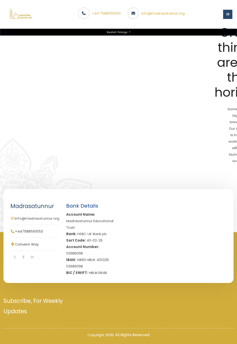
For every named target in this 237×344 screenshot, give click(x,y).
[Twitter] (15, 257)
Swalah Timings (117, 32)
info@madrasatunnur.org (163, 13)
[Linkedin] (32, 257)
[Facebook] (24, 257)
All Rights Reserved (132, 335)
